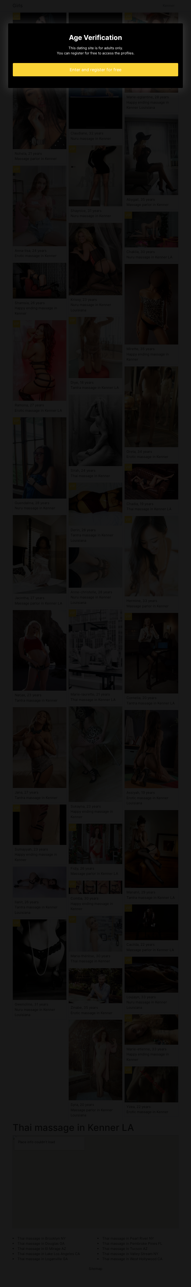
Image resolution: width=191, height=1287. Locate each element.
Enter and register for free (95, 69)
